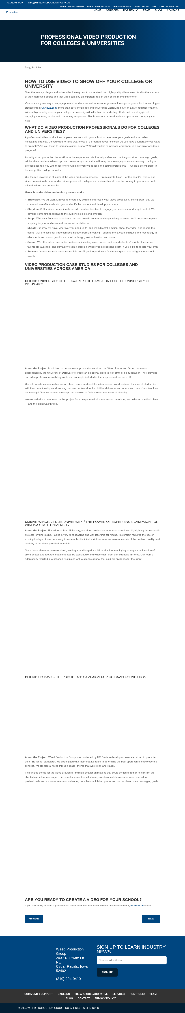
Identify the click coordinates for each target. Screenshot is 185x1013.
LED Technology (170, 6)
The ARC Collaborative (91, 993)
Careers (64, 993)
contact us (137, 905)
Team (146, 10)
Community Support (38, 993)
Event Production (98, 6)
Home (97, 10)
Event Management (72, 6)
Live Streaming (122, 6)
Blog (158, 10)
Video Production (145, 6)
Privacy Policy (105, 998)
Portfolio (130, 10)
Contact (173, 10)
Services (112, 10)
